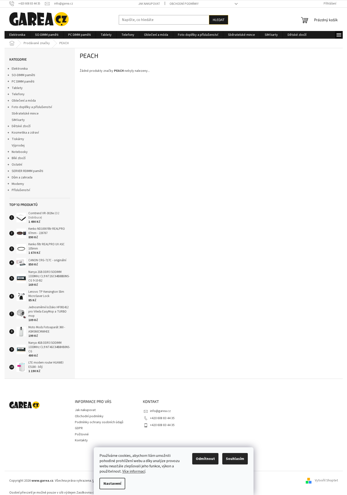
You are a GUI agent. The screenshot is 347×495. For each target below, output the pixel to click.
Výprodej (18, 145)
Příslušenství (21, 190)
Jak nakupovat (149, 4)
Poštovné (82, 434)
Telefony (18, 94)
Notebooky (20, 152)
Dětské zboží (21, 126)
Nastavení (112, 483)
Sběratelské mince (25, 113)
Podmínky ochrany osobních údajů (99, 422)
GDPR (79, 428)
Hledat (218, 20)
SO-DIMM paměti (23, 75)
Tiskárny (18, 139)
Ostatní (17, 164)
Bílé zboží (19, 158)
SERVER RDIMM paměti (27, 171)
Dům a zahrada (22, 177)
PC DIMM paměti (23, 81)
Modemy (18, 184)
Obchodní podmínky (184, 4)
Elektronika (20, 68)
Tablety (17, 88)
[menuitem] (17, 35)
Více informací (133, 471)
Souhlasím (235, 458)
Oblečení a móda (24, 100)
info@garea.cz (160, 411)
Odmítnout (205, 458)
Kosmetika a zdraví (25, 132)
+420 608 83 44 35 (162, 418)
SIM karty (18, 120)
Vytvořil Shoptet (326, 480)
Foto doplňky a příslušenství (32, 107)
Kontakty (81, 440)
